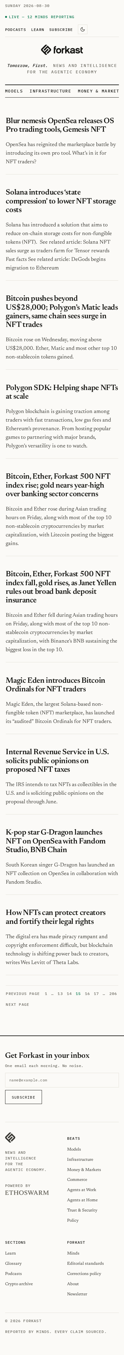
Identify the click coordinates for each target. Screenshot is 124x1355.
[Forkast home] (62, 50)
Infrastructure (50, 91)
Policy (73, 1221)
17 (96, 993)
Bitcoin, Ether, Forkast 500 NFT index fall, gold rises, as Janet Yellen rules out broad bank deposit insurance (61, 587)
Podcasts (15, 29)
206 (113, 993)
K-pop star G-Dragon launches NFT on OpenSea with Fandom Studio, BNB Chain (56, 841)
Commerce (77, 1180)
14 (69, 993)
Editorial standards (85, 1264)
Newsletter (77, 1294)
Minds (73, 1253)
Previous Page (23, 993)
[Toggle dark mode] (82, 29)
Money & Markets (100, 91)
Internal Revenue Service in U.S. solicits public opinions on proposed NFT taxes (57, 760)
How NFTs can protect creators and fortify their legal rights (55, 917)
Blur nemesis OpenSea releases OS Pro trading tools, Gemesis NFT (60, 125)
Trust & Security (82, 1210)
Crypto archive (19, 1284)
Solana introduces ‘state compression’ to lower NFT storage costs (61, 201)
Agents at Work (81, 1190)
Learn (37, 29)
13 (60, 993)
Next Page (17, 1004)
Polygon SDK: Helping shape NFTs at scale (62, 392)
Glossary (13, 1264)
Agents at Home (82, 1200)
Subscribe (61, 29)
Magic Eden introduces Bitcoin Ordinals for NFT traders (55, 685)
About (73, 1284)
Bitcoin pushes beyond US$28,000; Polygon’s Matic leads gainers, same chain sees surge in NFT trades (62, 312)
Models (14, 91)
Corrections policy (84, 1274)
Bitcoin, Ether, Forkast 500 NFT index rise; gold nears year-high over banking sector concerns (58, 485)
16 (87, 993)
